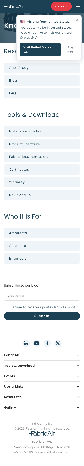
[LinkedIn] (26, 343)
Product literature (24, 144)
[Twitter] (58, 343)
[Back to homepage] (14, 6)
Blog (13, 80)
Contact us (61, 6)
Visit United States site (37, 50)
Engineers (18, 258)
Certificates (19, 169)
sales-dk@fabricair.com (54, 452)
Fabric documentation (28, 157)
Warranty (17, 182)
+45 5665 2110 (22, 452)
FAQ (12, 93)
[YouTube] (36, 343)
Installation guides (25, 131)
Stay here (70, 49)
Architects (18, 233)
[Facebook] (47, 343)
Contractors (19, 246)
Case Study (19, 68)
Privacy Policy (42, 423)
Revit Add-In (20, 195)
